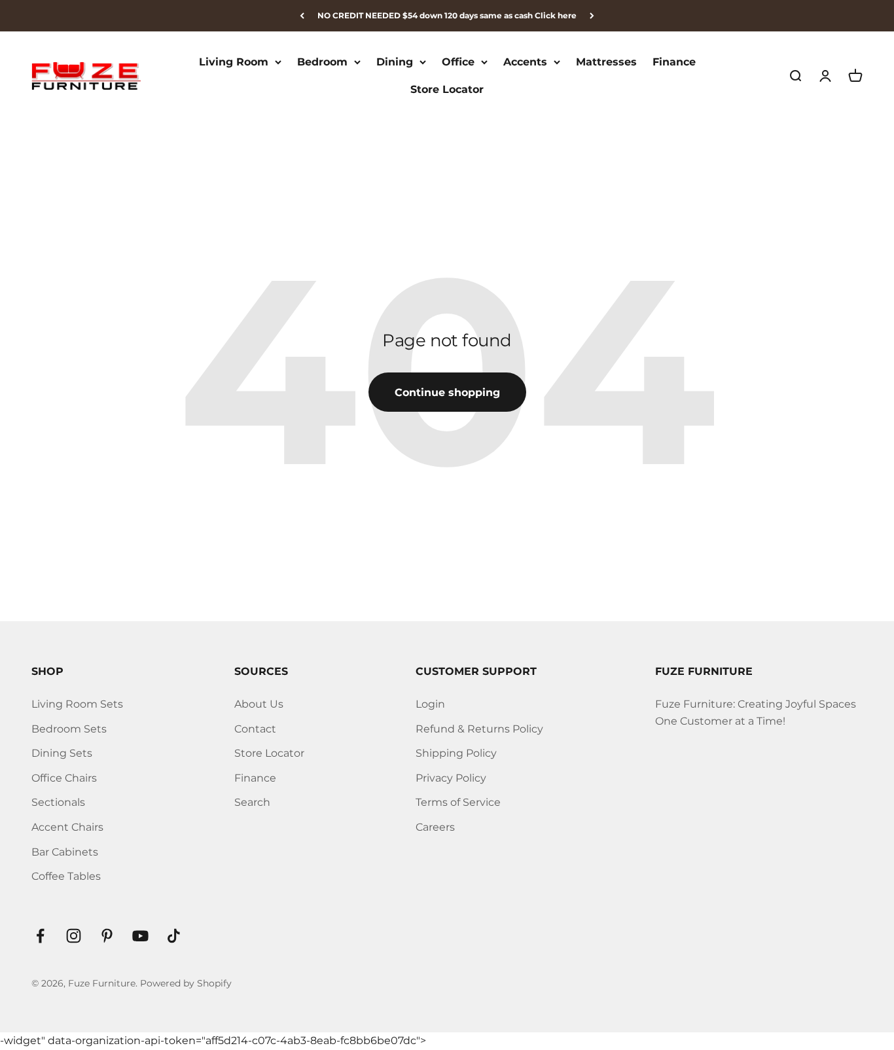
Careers (435, 827)
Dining (394, 62)
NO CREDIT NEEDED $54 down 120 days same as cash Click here (447, 15)
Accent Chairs (67, 827)
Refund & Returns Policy (479, 729)
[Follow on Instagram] (73, 936)
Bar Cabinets (64, 852)
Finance (674, 62)
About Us (258, 704)
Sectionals (58, 802)
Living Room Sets (77, 704)
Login (430, 704)
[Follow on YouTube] (140, 936)
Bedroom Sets (69, 729)
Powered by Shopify (186, 983)
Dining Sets (61, 753)
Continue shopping (447, 392)
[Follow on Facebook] (40, 936)
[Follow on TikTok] (174, 936)
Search (252, 802)
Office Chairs (64, 778)
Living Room (233, 62)
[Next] (592, 15)
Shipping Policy (456, 753)
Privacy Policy (451, 778)
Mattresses (606, 62)
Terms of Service (458, 802)
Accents (525, 62)
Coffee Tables (66, 876)
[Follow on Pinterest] (107, 936)
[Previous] (302, 15)
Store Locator (447, 89)
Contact (255, 729)
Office (458, 62)
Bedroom (322, 62)
